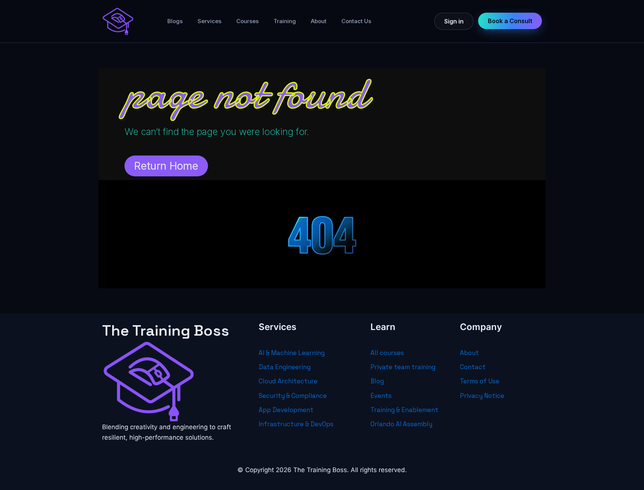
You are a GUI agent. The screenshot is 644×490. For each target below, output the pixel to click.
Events (381, 396)
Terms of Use (479, 381)
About (318, 21)
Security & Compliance (293, 396)
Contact (473, 367)
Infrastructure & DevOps (296, 424)
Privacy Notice (482, 396)
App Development (286, 410)
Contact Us (356, 21)
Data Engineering (284, 367)
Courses (247, 21)
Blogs (175, 21)
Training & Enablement (404, 410)
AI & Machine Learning (292, 353)
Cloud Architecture (288, 381)
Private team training (402, 367)
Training (285, 21)
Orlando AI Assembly (401, 424)
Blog (377, 381)
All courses (387, 353)
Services (209, 21)
